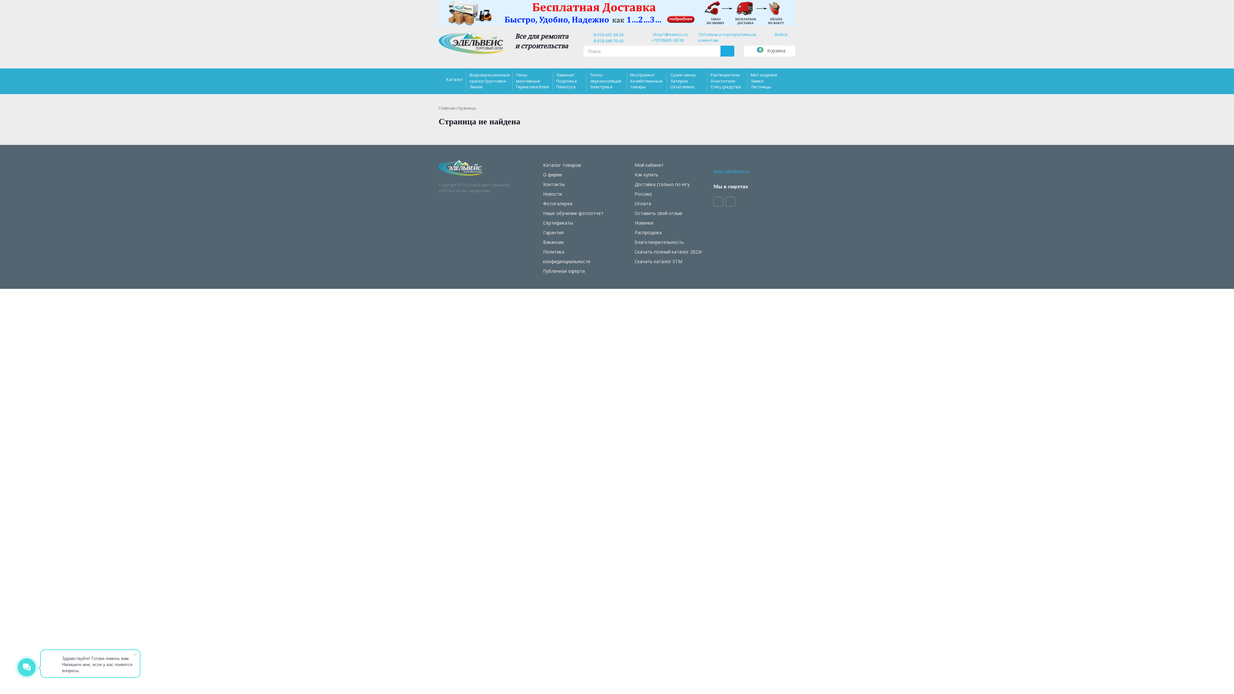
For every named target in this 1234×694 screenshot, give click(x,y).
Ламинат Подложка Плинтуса (566, 80)
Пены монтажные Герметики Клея (532, 80)
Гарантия (553, 232)
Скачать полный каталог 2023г (668, 252)
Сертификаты (558, 223)
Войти (781, 34)
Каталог (454, 79)
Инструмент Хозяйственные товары (646, 80)
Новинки (644, 223)
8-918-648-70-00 (607, 41)
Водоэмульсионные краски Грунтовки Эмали (489, 80)
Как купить (646, 175)
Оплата (643, 203)
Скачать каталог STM (658, 261)
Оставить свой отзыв (658, 213)
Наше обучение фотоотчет (573, 213)
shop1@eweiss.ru (670, 34)
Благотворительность (659, 242)
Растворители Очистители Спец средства (726, 80)
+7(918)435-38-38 (668, 40)
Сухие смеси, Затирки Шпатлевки (683, 80)
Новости (552, 194)
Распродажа (648, 232)
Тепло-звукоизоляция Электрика (605, 80)
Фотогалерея (557, 203)
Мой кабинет (649, 165)
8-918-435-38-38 (607, 35)
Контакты (554, 184)
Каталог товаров (562, 165)
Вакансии (553, 242)
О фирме (552, 175)
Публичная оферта (564, 271)
